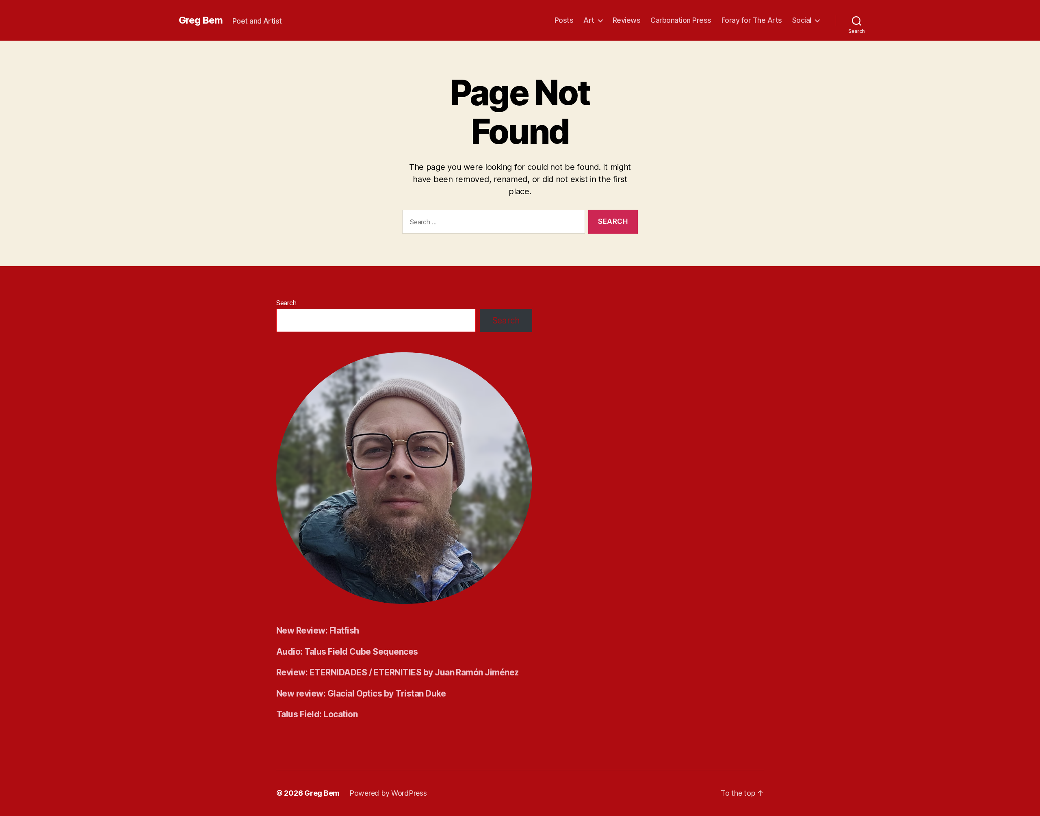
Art (588, 20)
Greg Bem (201, 20)
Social (801, 20)
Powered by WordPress (388, 793)
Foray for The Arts (752, 20)
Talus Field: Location (317, 714)
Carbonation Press (680, 20)
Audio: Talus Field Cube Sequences (347, 652)
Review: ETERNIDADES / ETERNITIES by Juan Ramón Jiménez (397, 672)
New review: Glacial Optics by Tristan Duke (361, 693)
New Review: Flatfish (317, 630)
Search (286, 303)
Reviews (627, 20)
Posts (564, 20)
